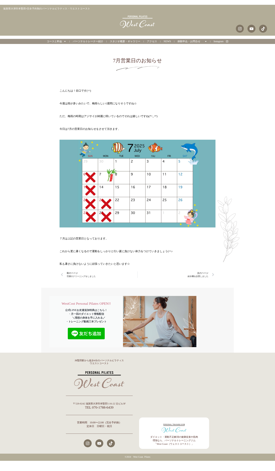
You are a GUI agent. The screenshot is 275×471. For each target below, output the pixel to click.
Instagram (220, 41)
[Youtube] (99, 443)
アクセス (152, 41)
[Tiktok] (111, 443)
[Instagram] (88, 443)
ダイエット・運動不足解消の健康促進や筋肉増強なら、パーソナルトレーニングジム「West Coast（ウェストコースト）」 (174, 440)
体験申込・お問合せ (190, 41)
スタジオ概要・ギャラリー (125, 41)
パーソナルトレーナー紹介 (88, 41)
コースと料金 (54, 41)
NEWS (167, 41)
